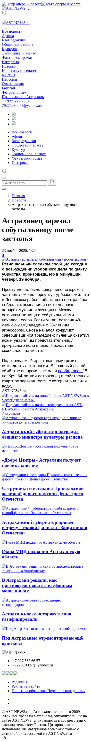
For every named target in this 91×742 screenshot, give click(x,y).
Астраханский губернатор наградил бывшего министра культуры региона (42, 434)
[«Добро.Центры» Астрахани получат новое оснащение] (45, 450)
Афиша (8, 36)
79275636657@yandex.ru (22, 105)
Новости (19, 200)
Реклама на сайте (26, 686)
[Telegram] (14, 114)
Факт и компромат (17, 57)
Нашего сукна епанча (20, 71)
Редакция (19, 682)
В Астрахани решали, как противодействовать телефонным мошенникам (37, 585)
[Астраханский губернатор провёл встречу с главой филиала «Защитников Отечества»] (45, 513)
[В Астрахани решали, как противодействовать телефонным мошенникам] (45, 571)
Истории (9, 66)
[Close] (4, 28)
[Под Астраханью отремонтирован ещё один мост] (45, 628)
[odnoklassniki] (14, 119)
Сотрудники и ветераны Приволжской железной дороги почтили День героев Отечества (43, 494)
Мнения (8, 75)
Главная (18, 196)
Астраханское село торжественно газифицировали (36, 616)
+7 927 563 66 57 (15, 101)
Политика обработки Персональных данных (48, 691)
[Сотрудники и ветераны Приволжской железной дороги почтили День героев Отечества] (45, 479)
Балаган (8, 88)
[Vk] (14, 124)
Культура (9, 49)
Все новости (12, 31)
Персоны (9, 79)
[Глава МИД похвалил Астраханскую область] (41, 542)
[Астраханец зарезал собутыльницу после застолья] (45, 259)
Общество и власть (17, 44)
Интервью (10, 62)
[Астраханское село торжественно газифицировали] (45, 605)
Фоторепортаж (14, 92)
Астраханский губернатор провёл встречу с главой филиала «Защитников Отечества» (44, 527)
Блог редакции (14, 40)
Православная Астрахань (23, 97)
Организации (13, 84)
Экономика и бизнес (19, 53)
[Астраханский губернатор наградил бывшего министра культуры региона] (45, 422)
